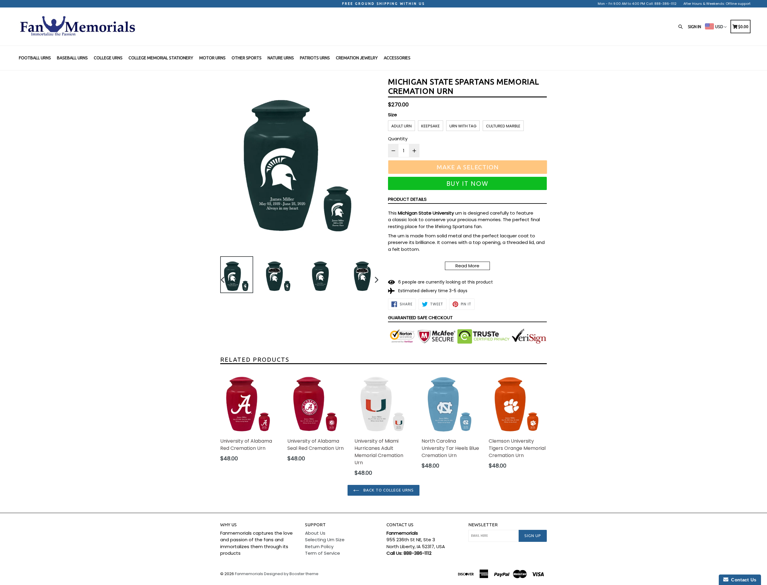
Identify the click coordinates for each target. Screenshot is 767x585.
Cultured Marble (503, 126)
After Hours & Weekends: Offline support (717, 3)
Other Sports (247, 57)
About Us (315, 533)
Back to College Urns (388, 490)
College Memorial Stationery (161, 57)
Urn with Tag (462, 126)
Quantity (397, 138)
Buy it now (467, 183)
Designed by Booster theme (291, 574)
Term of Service (322, 553)
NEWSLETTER (483, 524)
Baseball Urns (72, 57)
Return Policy (319, 546)
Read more (467, 266)
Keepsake (430, 126)
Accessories (397, 57)
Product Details (407, 199)
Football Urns (35, 57)
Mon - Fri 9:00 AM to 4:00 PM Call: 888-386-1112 (637, 3)
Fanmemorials (249, 574)
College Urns (108, 57)
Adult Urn (401, 126)
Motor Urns (212, 57)
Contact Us (742, 579)
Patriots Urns (315, 57)
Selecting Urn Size (325, 539)
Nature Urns (281, 57)
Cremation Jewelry (357, 57)
